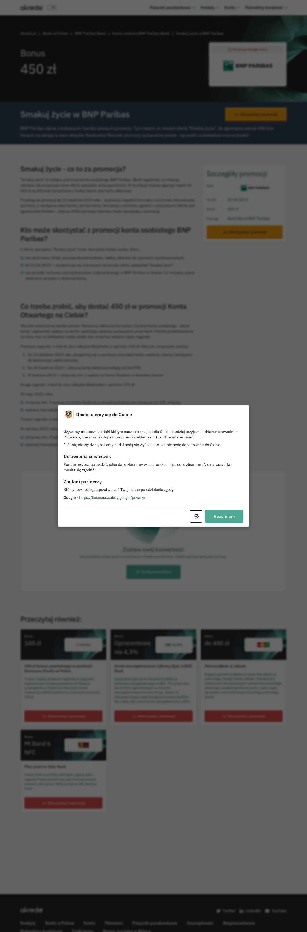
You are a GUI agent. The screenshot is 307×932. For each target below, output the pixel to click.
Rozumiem (224, 516)
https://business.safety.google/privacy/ (112, 497)
